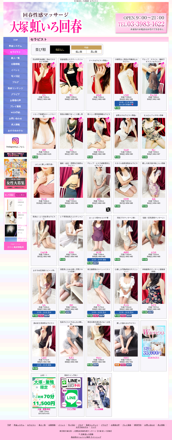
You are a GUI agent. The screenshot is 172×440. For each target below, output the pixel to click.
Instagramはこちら (15, 147)
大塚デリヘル (15, 244)
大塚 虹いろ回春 (87, 434)
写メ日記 (15, 76)
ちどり (153, 305)
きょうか (153, 95)
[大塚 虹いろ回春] (86, 19)
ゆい (71, 95)
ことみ (71, 199)
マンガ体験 (98, 409)
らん (44, 305)
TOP (15, 40)
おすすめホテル (15, 130)
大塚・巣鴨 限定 (44, 409)
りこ (71, 150)
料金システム (15, 46)
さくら (126, 305)
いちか (126, 95)
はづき (98, 252)
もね (153, 199)
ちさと (71, 358)
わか (71, 305)
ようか (153, 252)
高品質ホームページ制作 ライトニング (86, 437)
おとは (44, 199)
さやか (71, 252)
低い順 (79, 51)
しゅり (44, 358)
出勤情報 (15, 64)
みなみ (98, 95)
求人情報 (15, 124)
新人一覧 (15, 58)
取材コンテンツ (15, 88)
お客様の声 (15, 100)
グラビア (15, 94)
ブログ (15, 82)
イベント (15, 70)
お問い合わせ (15, 118)
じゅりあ (43, 252)
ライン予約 (71, 409)
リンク (93, 427)
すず (99, 150)
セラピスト (15, 52)
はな (99, 199)
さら (44, 95)
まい (99, 305)
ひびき (126, 199)
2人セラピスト (153, 358)
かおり (126, 358)
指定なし (60, 49)
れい (153, 150)
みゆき (126, 252)
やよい (98, 358)
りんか (126, 150)
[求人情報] (15, 190)
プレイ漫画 (15, 106)
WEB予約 (15, 112)
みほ (44, 150)
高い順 (94, 51)
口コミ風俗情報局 (16, 247)
